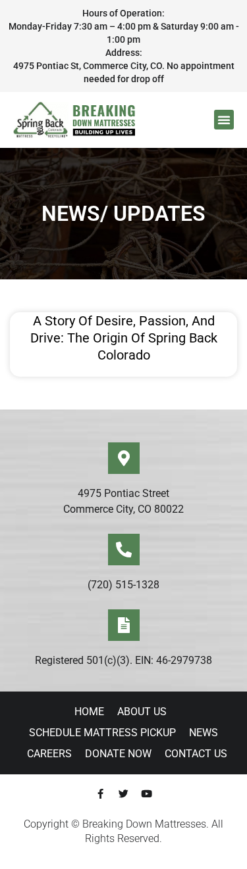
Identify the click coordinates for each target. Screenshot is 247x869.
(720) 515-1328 (123, 584)
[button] (224, 119)
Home (89, 711)
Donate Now (118, 753)
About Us (142, 711)
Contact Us (196, 753)
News (203, 732)
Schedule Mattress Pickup (102, 732)
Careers (49, 753)
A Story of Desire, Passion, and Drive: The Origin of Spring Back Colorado (123, 338)
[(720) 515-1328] (124, 549)
